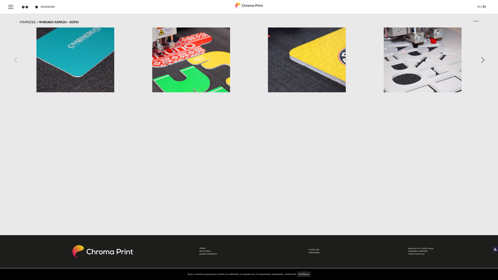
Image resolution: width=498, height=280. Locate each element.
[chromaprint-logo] (249, 5)
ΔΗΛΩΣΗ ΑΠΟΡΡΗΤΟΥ (208, 254)
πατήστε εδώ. (291, 274)
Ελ (484, 6)
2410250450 (48, 6)
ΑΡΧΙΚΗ (202, 248)
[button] (482, 59)
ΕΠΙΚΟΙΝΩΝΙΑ (314, 252)
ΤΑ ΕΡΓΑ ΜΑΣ (314, 250)
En (479, 6)
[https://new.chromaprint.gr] (102, 251)
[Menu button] (11, 7)
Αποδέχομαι (304, 274)
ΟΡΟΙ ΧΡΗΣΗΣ (205, 251)
